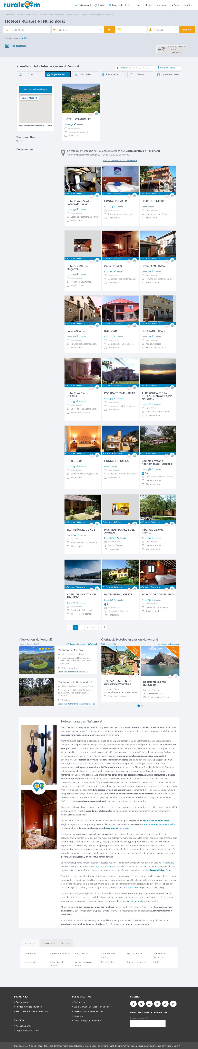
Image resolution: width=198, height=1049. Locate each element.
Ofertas (101, 5)
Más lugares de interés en (81, 644)
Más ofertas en (168, 644)
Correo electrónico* (139, 1018)
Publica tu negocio (157, 5)
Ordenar (134, 67)
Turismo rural (84, 5)
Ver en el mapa (167, 67)
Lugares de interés (121, 5)
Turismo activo (30, 962)
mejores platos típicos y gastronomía (125, 901)
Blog (138, 5)
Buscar (187, 29)
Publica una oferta (108, 644)
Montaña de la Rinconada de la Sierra (109, 866)
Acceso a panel (23, 1002)
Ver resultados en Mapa (35, 89)
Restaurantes (107, 962)
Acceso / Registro (182, 5)
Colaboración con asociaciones (88, 1011)
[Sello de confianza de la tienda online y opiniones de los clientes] (83, 1030)
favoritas (160, 824)
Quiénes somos (81, 1002)
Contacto (78, 1016)
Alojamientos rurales (59, 953)
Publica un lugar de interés (29, 644)
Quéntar (146, 690)
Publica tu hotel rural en (120, 160)
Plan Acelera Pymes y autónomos (32, 1011)
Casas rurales (81, 953)
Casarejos (108, 689)
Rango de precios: (13, 38)
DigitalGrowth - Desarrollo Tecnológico (92, 1007)
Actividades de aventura (56, 963)
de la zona (117, 828)
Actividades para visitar (83, 963)
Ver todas (20, 141)
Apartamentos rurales (108, 954)
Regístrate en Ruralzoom (27, 1030)
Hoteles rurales (134, 953)
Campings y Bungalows (159, 954)
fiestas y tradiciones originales (134, 887)
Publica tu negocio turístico (29, 1007)
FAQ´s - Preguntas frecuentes (88, 1021)
